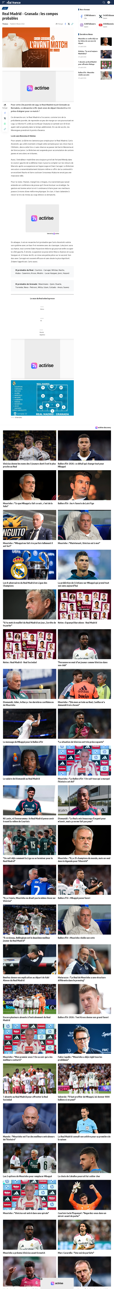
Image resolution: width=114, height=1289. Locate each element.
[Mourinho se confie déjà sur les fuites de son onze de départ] (106, 41)
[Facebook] (87, 17)
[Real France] (14, 2)
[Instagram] (87, 25)
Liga (5, 8)
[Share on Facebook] (65, 24)
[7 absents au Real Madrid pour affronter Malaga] (106, 65)
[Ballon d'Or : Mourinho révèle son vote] (106, 75)
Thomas (5, 24)
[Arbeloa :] (106, 54)
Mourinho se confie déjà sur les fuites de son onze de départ (88, 41)
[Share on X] (68, 24)
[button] (4, 2)
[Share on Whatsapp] (5, 123)
